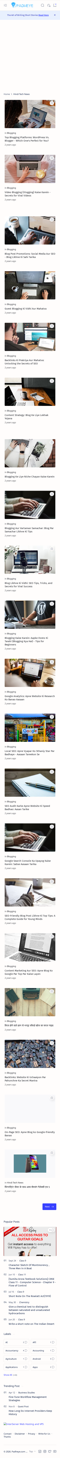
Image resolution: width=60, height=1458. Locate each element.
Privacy (31, 1433)
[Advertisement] (30, 56)
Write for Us (44, 1433)
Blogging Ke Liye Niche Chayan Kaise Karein (29, 476)
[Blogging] (11, 133)
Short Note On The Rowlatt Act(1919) (30, 1296)
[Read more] (49, 144)
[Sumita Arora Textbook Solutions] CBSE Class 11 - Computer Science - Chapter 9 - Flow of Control (32, 1282)
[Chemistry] (24, 1302)
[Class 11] (22, 1274)
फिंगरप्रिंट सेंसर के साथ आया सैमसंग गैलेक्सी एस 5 (27, 1187)
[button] (51, 1230)
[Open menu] (5, 5)
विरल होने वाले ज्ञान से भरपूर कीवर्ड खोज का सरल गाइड (29, 1025)
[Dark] (49, 5)
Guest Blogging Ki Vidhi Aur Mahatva (25, 308)
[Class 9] (22, 1260)
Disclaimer (20, 1433)
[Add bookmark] (51, 103)
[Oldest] (49, 1206)
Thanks (7, 1436)
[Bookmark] (55, 5)
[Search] (42, 5)
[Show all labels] (10, 1375)
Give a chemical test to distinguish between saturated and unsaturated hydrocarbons (29, 1310)
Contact (8, 1433)
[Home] (7, 94)
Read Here (43, 15)
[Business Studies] (26, 1392)
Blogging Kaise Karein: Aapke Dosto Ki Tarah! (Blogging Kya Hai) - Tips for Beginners (26, 641)
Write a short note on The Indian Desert (31, 1323)
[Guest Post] (23, 1406)
